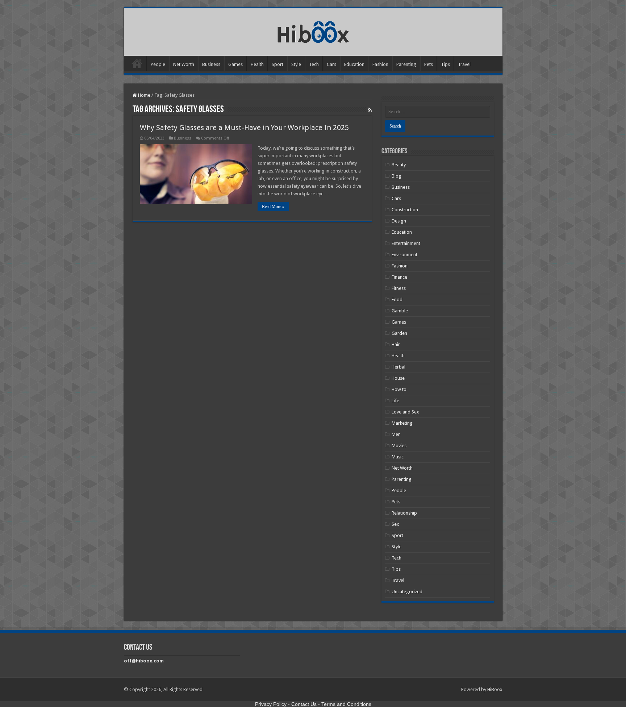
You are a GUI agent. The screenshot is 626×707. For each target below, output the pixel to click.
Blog (396, 176)
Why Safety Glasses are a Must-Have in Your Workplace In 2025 (244, 127)
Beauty (399, 164)
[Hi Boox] (313, 30)
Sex (395, 524)
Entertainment (406, 243)
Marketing (402, 423)
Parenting (406, 64)
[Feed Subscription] (370, 110)
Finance (399, 277)
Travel (464, 64)
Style (296, 64)
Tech (314, 64)
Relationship (404, 513)
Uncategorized (407, 591)
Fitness (399, 288)
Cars (331, 64)
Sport (277, 64)
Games (235, 64)
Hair (396, 344)
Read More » (273, 206)
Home (137, 63)
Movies (399, 445)
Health (257, 64)
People (158, 64)
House (398, 378)
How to (399, 389)
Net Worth (183, 64)
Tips (445, 64)
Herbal (398, 367)
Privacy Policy (271, 704)
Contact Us (304, 704)
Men (396, 434)
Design (399, 221)
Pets (428, 64)
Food (397, 299)
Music (398, 456)
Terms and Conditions (346, 704)
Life (395, 400)
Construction (405, 209)
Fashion (380, 64)
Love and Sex (405, 412)
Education (354, 64)
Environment (404, 254)
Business (211, 64)
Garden (399, 333)
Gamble (400, 310)
